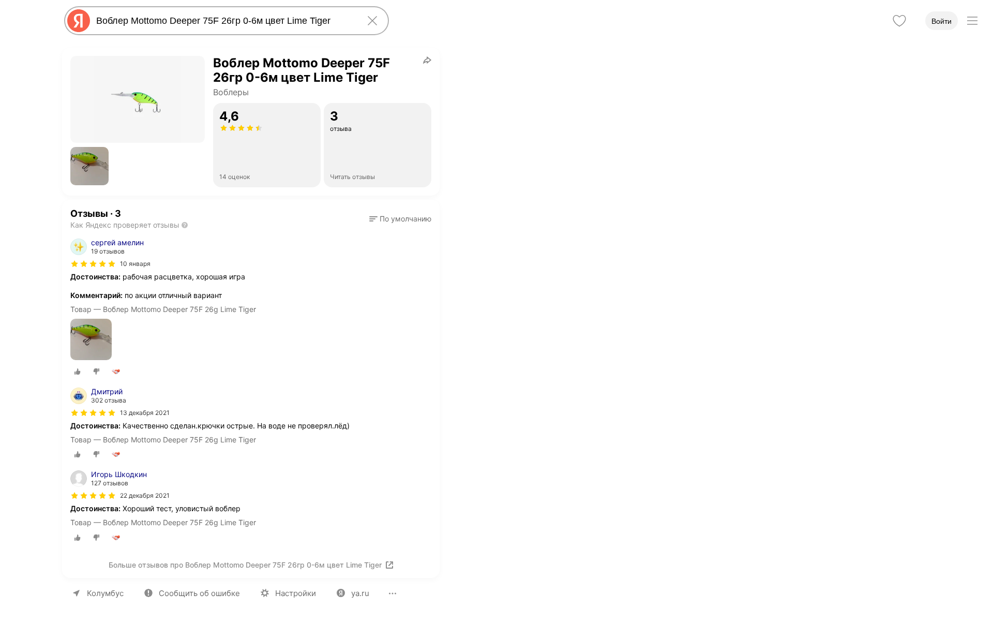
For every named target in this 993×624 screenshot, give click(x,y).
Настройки (295, 593)
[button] (89, 166)
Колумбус (105, 593)
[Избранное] (899, 20)
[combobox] (224, 20)
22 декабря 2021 (145, 495)
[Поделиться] (427, 60)
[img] (93, 264)
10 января (135, 264)
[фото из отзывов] (91, 340)
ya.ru (360, 593)
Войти (941, 21)
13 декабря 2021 (145, 413)
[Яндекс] (78, 20)
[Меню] (972, 20)
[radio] (77, 371)
